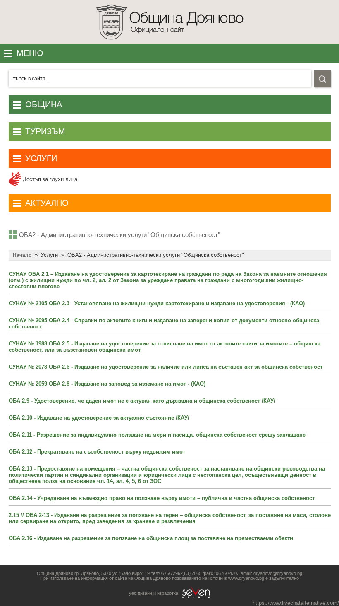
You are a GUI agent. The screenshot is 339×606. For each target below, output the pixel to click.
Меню (30, 53)
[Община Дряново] (170, 42)
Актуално (47, 203)
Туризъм (45, 131)
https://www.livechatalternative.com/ (296, 603)
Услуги (41, 158)
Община (43, 104)
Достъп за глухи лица (49, 179)
